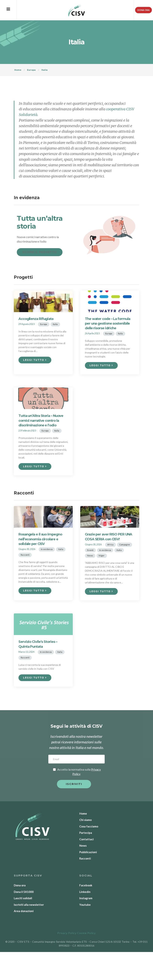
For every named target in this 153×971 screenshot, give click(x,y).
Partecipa (85, 832)
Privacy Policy (66, 933)
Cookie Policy (86, 933)
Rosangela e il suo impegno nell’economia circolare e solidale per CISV (40, 539)
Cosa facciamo (88, 826)
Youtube (85, 904)
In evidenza (47, 549)
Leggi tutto (34, 360)
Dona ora (143, 10)
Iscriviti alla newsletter (29, 904)
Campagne (124, 544)
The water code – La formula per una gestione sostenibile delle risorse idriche (107, 323)
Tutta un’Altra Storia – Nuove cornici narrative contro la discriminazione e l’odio (40, 420)
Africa (110, 544)
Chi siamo (85, 819)
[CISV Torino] (76, 10)
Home (83, 813)
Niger (102, 555)
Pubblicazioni (88, 852)
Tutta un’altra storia (40, 222)
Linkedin (84, 891)
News (90, 555)
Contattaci (86, 839)
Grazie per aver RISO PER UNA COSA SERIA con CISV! (108, 536)
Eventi (90, 550)
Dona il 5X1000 (24, 891)
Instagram (85, 898)
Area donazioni (24, 911)
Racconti (25, 555)
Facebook (85, 885)
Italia (55, 324)
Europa (43, 324)
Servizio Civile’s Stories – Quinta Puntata (37, 644)
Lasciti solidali (23, 898)
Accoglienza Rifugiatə (35, 319)
